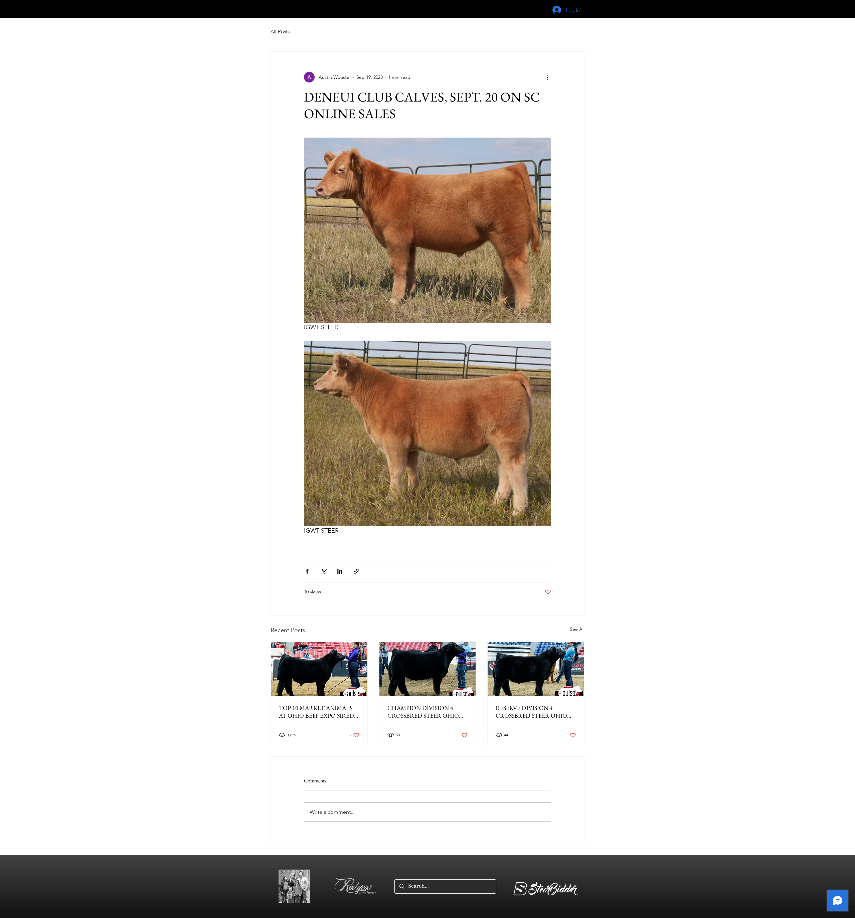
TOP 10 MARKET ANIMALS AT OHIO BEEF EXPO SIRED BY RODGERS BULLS (316, 711)
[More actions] (547, 77)
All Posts (280, 31)
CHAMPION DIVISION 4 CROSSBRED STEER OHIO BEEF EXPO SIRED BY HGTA (425, 711)
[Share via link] (356, 571)
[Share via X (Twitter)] (323, 571)
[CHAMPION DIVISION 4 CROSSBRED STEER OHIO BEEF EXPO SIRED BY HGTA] (427, 669)
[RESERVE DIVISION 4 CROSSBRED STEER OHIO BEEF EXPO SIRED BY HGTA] (536, 669)
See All (577, 629)
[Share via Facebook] (307, 571)
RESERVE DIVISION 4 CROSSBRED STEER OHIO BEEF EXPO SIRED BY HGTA (533, 711)
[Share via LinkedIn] (340, 571)
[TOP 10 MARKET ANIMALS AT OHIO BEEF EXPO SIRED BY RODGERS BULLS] (319, 669)
